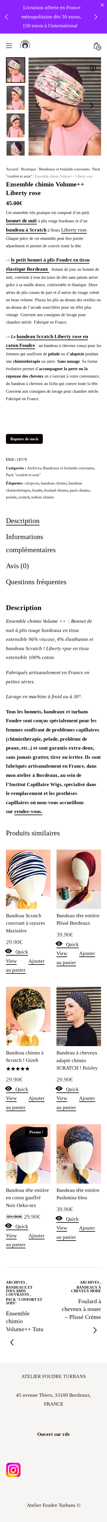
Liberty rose (74, 230)
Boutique (28, 169)
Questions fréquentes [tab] (36, 582)
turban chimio (43, 497)
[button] (93, 68)
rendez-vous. (28, 811)
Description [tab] (23, 521)
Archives (34, 468)
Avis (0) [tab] (17, 566)
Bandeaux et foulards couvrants (64, 169)
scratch (24, 497)
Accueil (12, 169)
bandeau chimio (54, 483)
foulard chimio (56, 490)
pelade (11, 497)
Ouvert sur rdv (53, 1434)
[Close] (102, 5)
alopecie (32, 483)
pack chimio (80, 490)
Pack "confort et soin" (23, 475)
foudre (37, 490)
